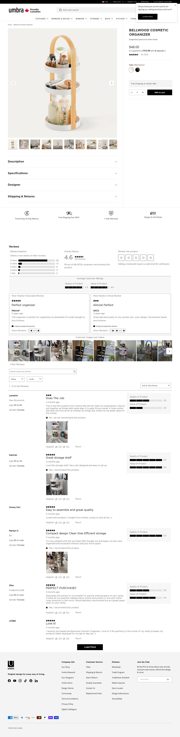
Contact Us (90, 688)
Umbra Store (67, 683)
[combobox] (98, 10)
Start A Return (92, 677)
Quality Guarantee (94, 683)
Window (80, 19)
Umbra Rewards (68, 672)
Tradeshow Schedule (120, 677)
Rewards (145, 2)
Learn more (147, 17)
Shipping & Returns (94, 672)
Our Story (66, 667)
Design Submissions (120, 693)
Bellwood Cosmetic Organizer (23, 24)
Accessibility (117, 698)
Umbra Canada (17, 728)
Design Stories (68, 688)
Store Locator (117, 688)
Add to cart (160, 92)
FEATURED (41, 19)
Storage (94, 19)
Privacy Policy (67, 704)
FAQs (88, 667)
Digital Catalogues (69, 709)
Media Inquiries (118, 683)
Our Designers (68, 677)
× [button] (175, 5)
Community (67, 693)
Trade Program (118, 672)
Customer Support (162, 2)
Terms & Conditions (70, 698)
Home (10, 24)
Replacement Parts (94, 693)
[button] (150, 50)
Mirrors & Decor (61, 19)
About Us (132, 2)
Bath (107, 19)
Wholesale (116, 667)
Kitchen (120, 19)
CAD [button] (106, 2)
